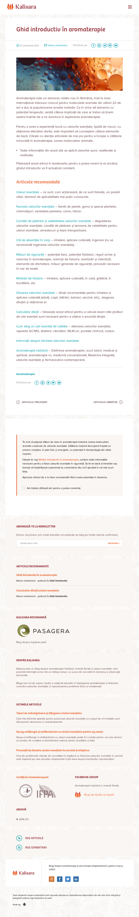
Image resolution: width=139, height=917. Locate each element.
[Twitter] (104, 45)
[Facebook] (92, 45)
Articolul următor (105, 402)
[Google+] (98, 45)
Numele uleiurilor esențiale (35, 207)
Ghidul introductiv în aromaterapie (58, 459)
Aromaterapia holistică (32, 350)
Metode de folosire (29, 278)
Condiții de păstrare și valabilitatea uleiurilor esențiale (53, 221)
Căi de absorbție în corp (33, 240)
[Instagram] (51, 879)
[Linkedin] (75, 879)
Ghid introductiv (58, 580)
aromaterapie (26, 374)
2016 (23, 819)
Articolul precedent (34, 402)
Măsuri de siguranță (30, 254)
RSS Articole (34, 838)
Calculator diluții (28, 312)
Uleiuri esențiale (27, 192)
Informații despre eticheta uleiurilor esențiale (47, 341)
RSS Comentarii (36, 847)
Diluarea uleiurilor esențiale (35, 293)
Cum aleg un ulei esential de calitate (42, 326)
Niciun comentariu (58, 45)
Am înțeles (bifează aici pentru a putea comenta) (53, 488)
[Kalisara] (21, 6)
